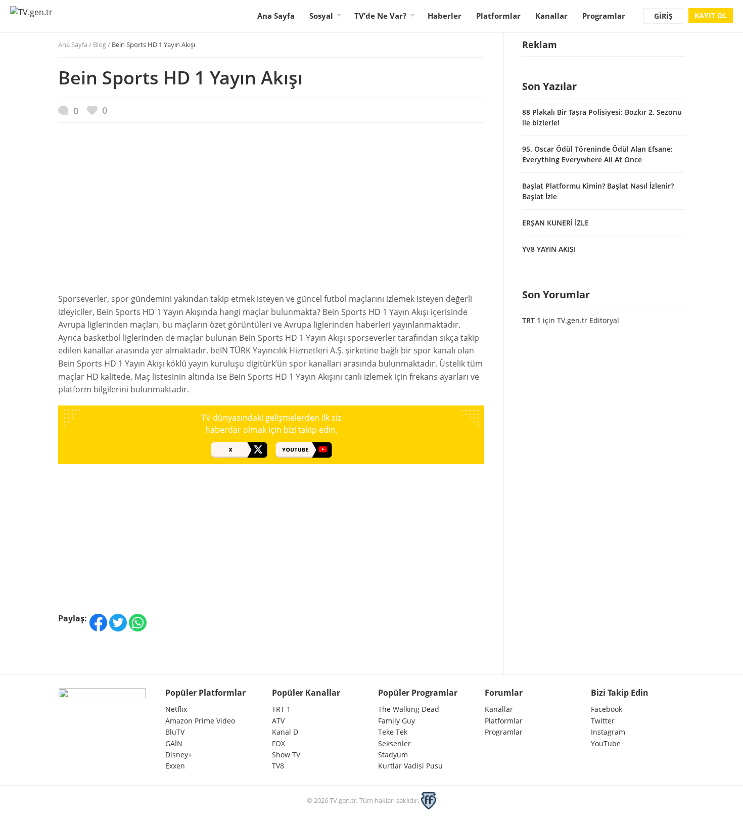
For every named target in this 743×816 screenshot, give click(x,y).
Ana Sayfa (276, 16)
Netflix (176, 709)
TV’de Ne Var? (380, 16)
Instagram (608, 732)
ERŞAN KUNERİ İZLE (555, 223)
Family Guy (396, 721)
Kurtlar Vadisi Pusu (410, 765)
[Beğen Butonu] (97, 110)
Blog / (144, 44)
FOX (278, 743)
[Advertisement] (271, 213)
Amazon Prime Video (200, 721)
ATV (278, 721)
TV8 (278, 765)
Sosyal (321, 16)
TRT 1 (531, 320)
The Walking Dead (408, 709)
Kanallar (551, 16)
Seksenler (394, 743)
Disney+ (178, 754)
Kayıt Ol (710, 15)
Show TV (286, 754)
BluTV (174, 732)
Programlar (603, 16)
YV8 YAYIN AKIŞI (549, 249)
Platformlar (498, 16)
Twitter (603, 721)
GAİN (173, 743)
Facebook (606, 709)
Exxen (175, 765)
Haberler (444, 16)
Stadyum (393, 754)
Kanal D (285, 732)
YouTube (606, 743)
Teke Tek (392, 732)
